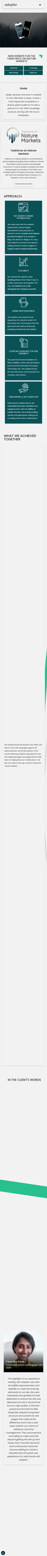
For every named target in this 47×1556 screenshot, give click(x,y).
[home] (10, 5)
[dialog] (3, 1553)
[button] (40, 5)
